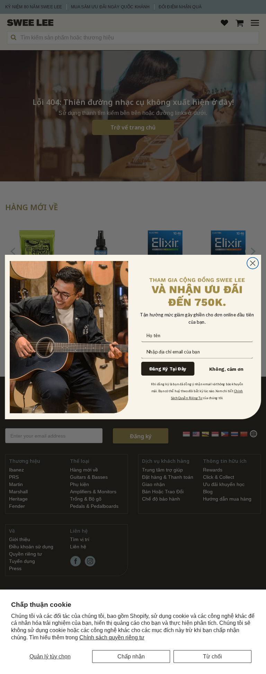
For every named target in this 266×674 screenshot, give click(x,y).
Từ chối (212, 656)
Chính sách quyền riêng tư (111, 637)
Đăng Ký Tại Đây (167, 368)
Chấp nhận (131, 656)
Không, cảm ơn (226, 369)
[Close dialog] (252, 263)
